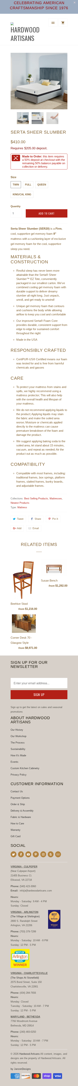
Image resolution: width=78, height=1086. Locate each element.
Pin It (55, 518)
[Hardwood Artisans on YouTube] (28, 854)
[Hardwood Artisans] (26, 31)
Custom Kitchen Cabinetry (25, 768)
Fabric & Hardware (21, 817)
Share (38, 518)
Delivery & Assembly (22, 810)
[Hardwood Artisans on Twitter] (13, 854)
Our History (17, 729)
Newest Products (20, 502)
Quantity (15, 206)
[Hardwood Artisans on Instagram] (43, 854)
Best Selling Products (36, 498)
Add (19, 528)
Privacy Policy (19, 774)
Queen (41, 184)
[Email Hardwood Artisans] (58, 854)
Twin (16, 184)
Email (36, 528)
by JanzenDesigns (21, 1069)
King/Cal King (22, 194)
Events (14, 761)
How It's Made (18, 755)
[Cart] (62, 22)
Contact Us (17, 791)
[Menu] (53, 22)
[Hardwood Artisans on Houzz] (51, 854)
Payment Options (20, 797)
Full (28, 184)
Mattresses (56, 498)
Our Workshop (18, 736)
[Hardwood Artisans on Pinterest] (36, 854)
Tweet (20, 518)
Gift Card (15, 836)
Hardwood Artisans (29, 1053)
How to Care (17, 823)
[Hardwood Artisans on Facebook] (21, 854)
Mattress (22, 507)
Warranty (15, 829)
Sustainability (18, 749)
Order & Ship (18, 804)
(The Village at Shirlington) (25, 916)
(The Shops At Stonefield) (25, 977)
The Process (18, 742)
